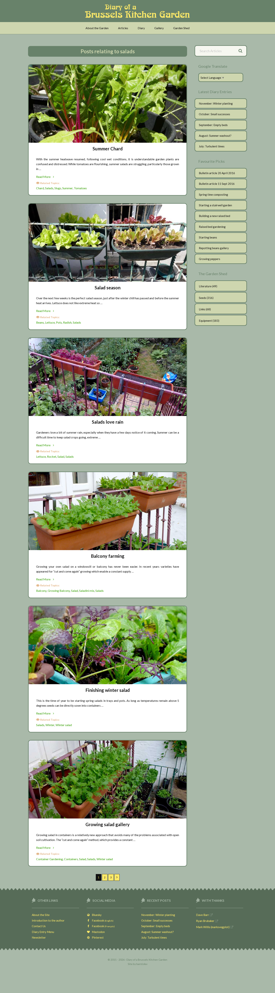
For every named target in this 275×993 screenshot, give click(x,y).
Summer (67, 188)
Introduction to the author (48, 920)
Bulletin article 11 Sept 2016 (217, 183)
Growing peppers (209, 259)
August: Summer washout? (215, 135)
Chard (40, 188)
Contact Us (39, 926)
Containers (71, 859)
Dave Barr (202, 915)
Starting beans (208, 237)
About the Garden (97, 28)
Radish (67, 322)
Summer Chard (108, 148)
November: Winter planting (216, 103)
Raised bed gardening (212, 226)
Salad (60, 456)
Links (202, 309)
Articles (123, 28)
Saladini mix (86, 590)
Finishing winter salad (107, 690)
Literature (205, 286)
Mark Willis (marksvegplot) (213, 927)
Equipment (205, 320)
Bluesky (96, 915)
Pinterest (97, 937)
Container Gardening (49, 859)
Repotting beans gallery (214, 248)
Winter (49, 725)
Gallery (159, 28)
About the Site (41, 915)
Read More (48, 177)
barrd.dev (141, 964)
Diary (141, 28)
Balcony (41, 590)
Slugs (57, 188)
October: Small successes (214, 114)
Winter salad (64, 725)
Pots (59, 322)
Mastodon (97, 932)
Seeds (202, 297)
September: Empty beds (213, 125)
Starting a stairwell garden (215, 205)
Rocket (51, 456)
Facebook (101, 920)
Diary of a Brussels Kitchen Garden (138, 11)
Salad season (107, 287)
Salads (49, 188)
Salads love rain (107, 422)
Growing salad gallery (107, 824)
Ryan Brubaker (205, 920)
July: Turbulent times (211, 146)
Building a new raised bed (214, 216)
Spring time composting (213, 194)
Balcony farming (107, 556)
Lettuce (50, 322)
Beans (40, 322)
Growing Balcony (59, 590)
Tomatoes (80, 188)
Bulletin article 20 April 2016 (217, 173)
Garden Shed (181, 28)
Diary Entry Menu (43, 932)
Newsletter (39, 937)
